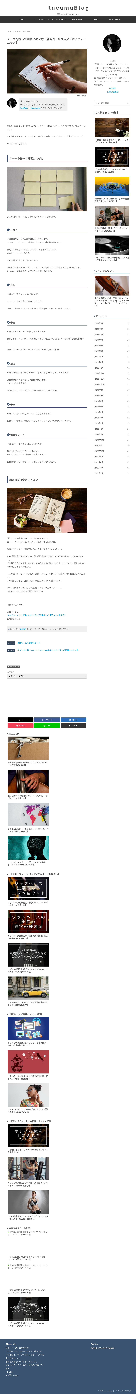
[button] (73, 725)
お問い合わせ (113, 92)
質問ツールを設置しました (28, 643)
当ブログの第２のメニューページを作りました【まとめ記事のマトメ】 (48, 650)
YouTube (24, 108)
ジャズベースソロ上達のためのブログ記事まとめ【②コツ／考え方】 (36, 615)
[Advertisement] (47, 698)
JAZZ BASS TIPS (14, 667)
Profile (113, 88)
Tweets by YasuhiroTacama (102, 1348)
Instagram (35, 108)
